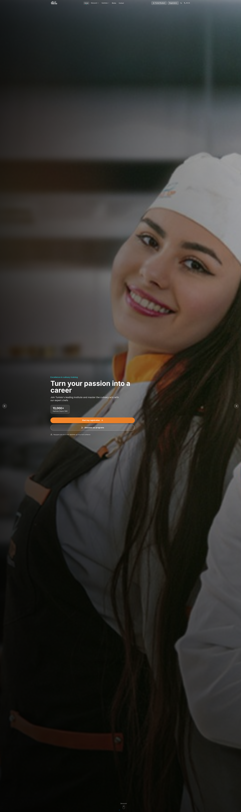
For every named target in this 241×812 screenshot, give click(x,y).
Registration (173, 3)
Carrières (105, 3)
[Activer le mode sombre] (181, 3)
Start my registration (91, 420)
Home (86, 3)
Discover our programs (94, 428)
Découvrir (94, 3)
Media (114, 3)
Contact (121, 3)
